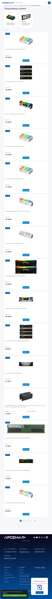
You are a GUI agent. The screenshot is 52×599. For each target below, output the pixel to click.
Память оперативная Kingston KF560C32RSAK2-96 (15, 114)
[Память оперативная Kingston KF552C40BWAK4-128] (26, 40)
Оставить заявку (40, 567)
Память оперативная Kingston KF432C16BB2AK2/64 (15, 276)
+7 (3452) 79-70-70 (10, 552)
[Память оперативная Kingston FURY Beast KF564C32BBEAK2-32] (26, 461)
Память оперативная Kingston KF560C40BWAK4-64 (15, 146)
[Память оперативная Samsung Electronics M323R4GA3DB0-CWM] (26, 429)
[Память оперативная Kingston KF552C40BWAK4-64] (26, 170)
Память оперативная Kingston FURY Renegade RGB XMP (16, 308)
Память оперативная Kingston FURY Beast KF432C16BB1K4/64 (17, 340)
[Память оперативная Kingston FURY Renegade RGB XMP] (26, 299)
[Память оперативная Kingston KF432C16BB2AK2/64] (26, 267)
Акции (5, 569)
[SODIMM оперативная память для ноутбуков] (26, 17)
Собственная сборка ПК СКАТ (9, 578)
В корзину (26, 60)
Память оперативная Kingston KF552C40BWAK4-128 (15, 49)
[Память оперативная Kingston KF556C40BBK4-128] (26, 73)
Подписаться (39, 592)
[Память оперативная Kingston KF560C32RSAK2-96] (26, 105)
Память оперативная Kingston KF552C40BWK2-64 (14, 243)
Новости (21, 569)
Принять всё (14, 595)
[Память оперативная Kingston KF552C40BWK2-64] (26, 235)
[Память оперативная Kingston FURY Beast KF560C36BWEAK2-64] (26, 202)
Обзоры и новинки (8, 575)
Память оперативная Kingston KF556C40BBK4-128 (14, 81)
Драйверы (6, 581)
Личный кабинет (26, 540)
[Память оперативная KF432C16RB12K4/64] (26, 364)
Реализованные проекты (24, 581)
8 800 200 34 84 (40, 552)
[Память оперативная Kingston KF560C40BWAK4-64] (26, 137)
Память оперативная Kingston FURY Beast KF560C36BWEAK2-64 (17, 211)
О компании (22, 567)
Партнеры (6, 572)
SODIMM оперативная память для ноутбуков (25, 23)
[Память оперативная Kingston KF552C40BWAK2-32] (26, 494)
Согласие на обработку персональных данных (24, 575)
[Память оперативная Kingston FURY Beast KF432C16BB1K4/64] (26, 332)
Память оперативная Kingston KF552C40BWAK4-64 (15, 178)
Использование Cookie (24, 579)
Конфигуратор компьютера (25, 584)
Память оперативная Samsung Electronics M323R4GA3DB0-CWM (17, 438)
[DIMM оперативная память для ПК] (10, 17)
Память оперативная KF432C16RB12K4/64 (13, 373)
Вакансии (21, 572)
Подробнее (5, 593)
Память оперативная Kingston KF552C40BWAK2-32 (15, 502)
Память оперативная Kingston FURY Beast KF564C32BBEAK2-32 (17, 470)
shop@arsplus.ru (24, 552)
